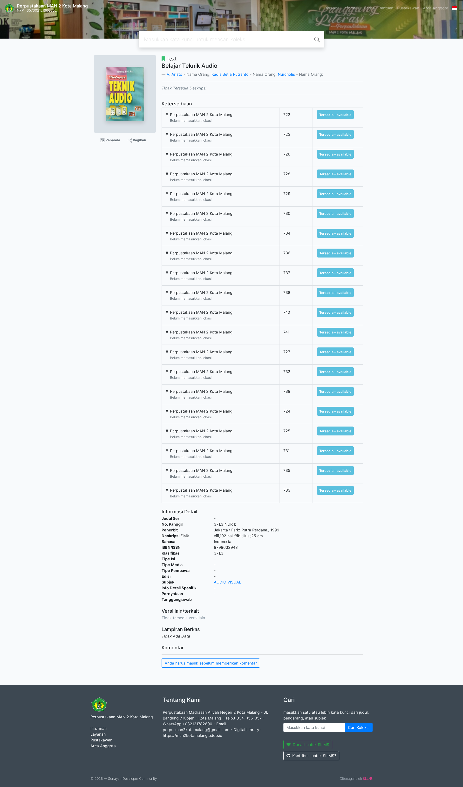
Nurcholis (286, 74)
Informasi (351, 8)
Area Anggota (435, 8)
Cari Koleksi (358, 727)
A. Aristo (174, 74)
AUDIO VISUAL (227, 582)
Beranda (332, 8)
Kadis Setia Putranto (230, 74)
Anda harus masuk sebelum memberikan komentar (211, 663)
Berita (369, 8)
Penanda (112, 140)
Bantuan (386, 8)
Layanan (98, 734)
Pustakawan (408, 8)
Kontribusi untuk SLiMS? (314, 755)
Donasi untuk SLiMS (311, 744)
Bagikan (139, 140)
